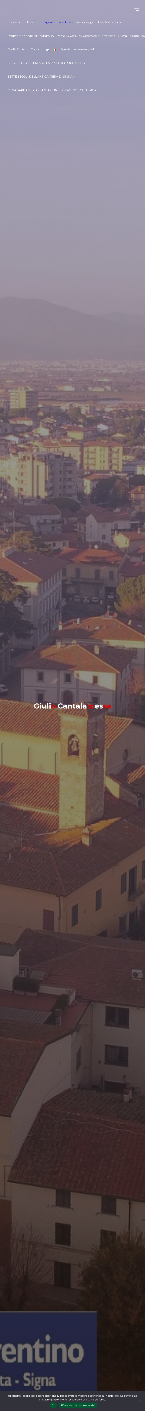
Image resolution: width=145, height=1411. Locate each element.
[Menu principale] (136, 9)
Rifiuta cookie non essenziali (78, 1405)
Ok (53, 1405)
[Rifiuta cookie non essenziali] (140, 1401)
